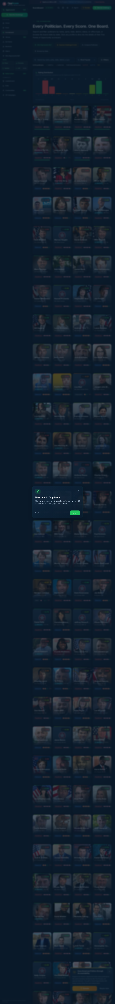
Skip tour (38, 513)
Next (74, 513)
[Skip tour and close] (78, 490)
